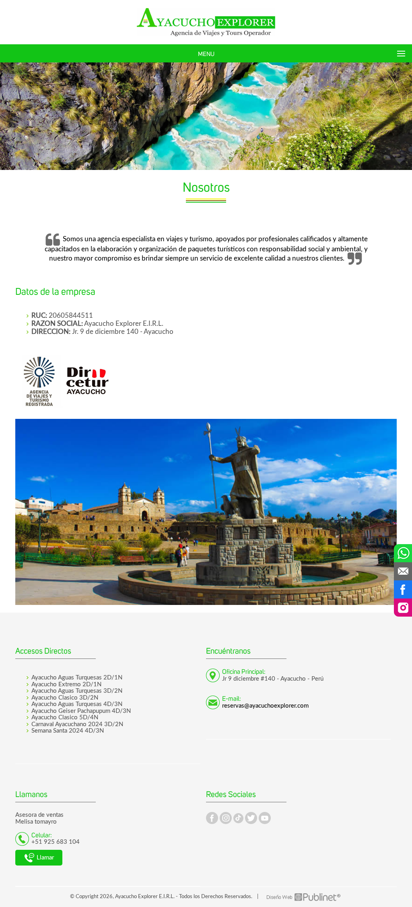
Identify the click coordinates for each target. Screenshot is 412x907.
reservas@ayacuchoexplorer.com (265, 706)
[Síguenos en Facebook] (403, 589)
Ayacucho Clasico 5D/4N (64, 717)
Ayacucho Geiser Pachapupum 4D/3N (81, 711)
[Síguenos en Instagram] (403, 607)
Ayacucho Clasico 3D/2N (64, 698)
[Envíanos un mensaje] (403, 571)
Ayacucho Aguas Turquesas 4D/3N (76, 704)
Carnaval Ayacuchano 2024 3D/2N (77, 724)
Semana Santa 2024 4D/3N (67, 731)
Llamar (44, 858)
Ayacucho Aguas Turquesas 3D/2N (76, 691)
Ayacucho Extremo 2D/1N (66, 684)
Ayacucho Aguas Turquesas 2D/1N (76, 678)
